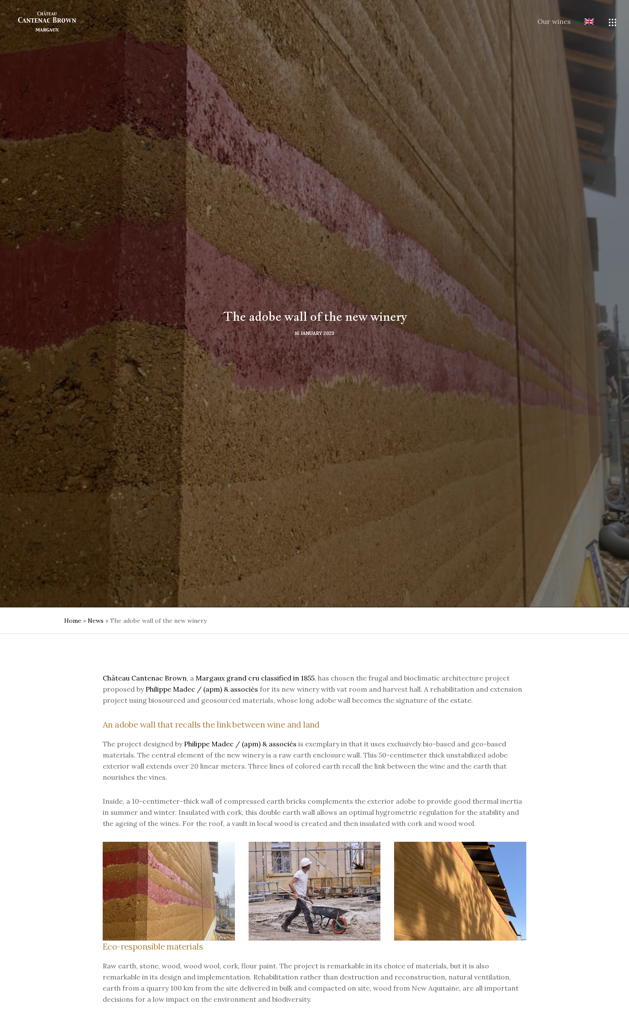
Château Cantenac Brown (145, 678)
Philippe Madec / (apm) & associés (201, 689)
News (96, 620)
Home (72, 620)
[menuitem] (582, 22)
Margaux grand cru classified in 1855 (255, 678)
